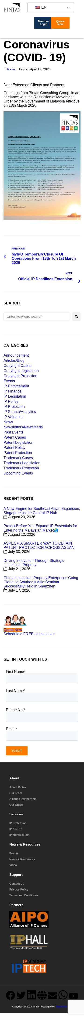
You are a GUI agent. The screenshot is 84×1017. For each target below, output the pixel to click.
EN (43, 7)
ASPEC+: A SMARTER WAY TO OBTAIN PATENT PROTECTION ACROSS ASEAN (39, 545)
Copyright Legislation (21, 371)
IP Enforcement (16, 386)
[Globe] (42, 995)
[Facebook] (10, 995)
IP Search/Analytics (20, 412)
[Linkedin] (31, 994)
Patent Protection (18, 453)
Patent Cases (15, 437)
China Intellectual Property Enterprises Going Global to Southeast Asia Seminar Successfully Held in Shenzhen (41, 582)
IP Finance (12, 391)
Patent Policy (14, 448)
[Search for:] (37, 316)
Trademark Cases (18, 458)
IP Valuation (14, 417)
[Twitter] (21, 995)
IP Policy (11, 401)
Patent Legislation (18, 442)
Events (9, 381)
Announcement (16, 355)
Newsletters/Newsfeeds (23, 427)
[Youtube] (73, 995)
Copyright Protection (20, 376)
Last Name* (15, 691)
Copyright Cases (17, 366)
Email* (11, 729)
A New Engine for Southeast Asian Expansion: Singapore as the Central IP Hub (42, 511)
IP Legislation (15, 396)
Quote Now (13, 630)
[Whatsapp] (63, 994)
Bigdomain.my (63, 1006)
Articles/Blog (14, 360)
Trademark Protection (21, 468)
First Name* (15, 672)
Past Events (13, 432)
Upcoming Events (18, 473)
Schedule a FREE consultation (29, 634)
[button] (80, 35)
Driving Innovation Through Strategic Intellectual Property (34, 563)
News (11, 69)
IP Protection (14, 407)
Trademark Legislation (22, 463)
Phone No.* (15, 710)
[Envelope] (52, 995)
